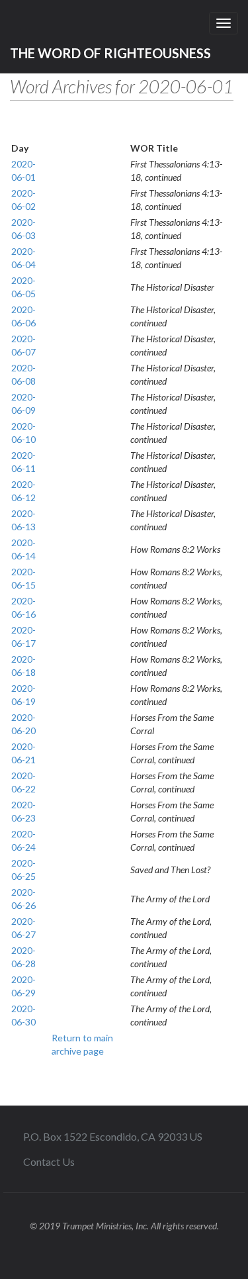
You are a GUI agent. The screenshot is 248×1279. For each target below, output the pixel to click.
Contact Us (49, 1161)
